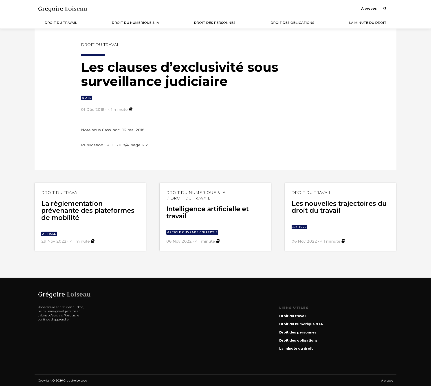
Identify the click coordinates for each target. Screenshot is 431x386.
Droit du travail (61, 23)
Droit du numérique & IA (135, 23)
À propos (369, 9)
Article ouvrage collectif (192, 232)
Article (49, 233)
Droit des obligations (292, 23)
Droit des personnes (214, 23)
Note (86, 97)
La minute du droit (367, 23)
